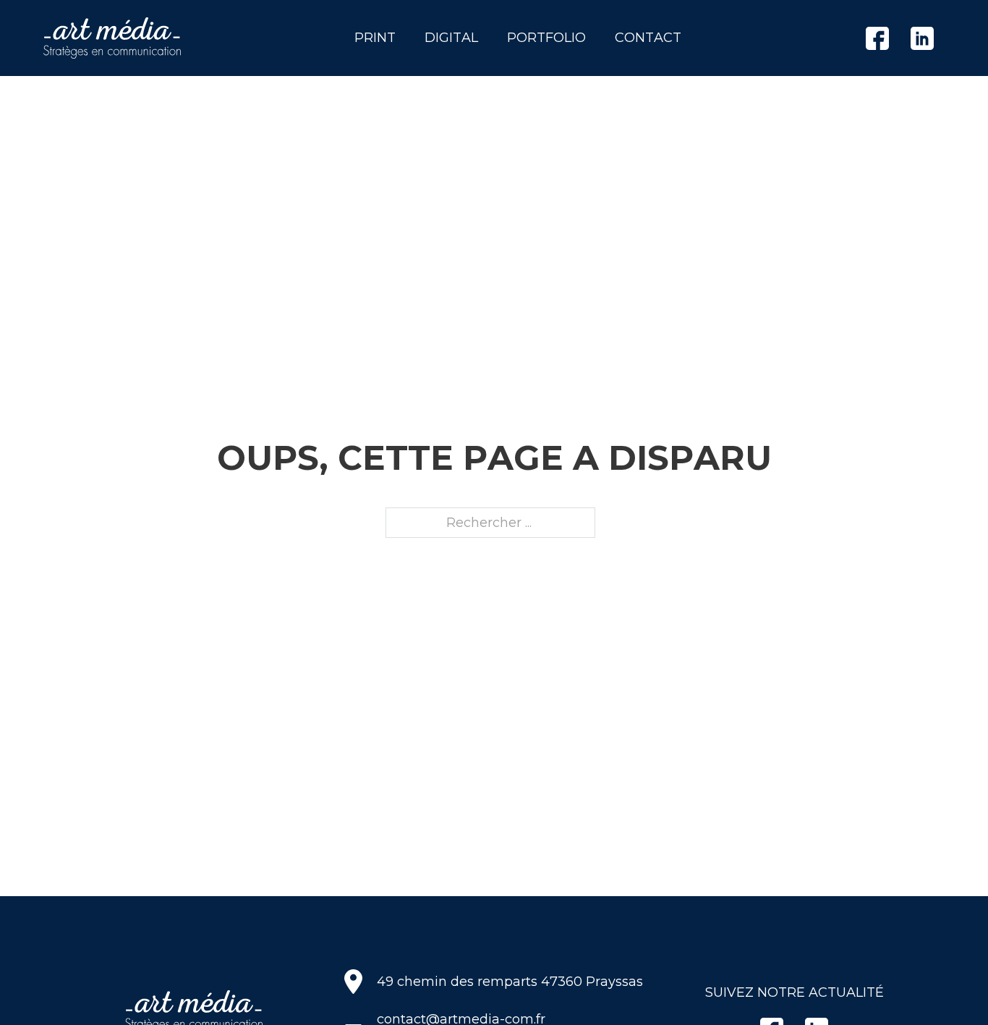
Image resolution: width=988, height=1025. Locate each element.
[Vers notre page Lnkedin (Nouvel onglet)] (922, 38)
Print (375, 38)
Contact (648, 38)
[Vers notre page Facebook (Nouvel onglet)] (877, 38)
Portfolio (546, 38)
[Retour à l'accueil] (112, 38)
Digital (451, 38)
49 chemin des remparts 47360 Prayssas (510, 982)
